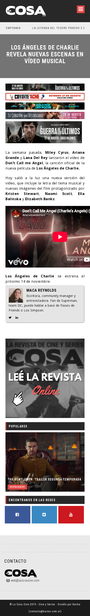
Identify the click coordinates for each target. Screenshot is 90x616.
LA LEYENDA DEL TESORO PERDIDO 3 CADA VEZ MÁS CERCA (50, 28)
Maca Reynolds (41, 290)
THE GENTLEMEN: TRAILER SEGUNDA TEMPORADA (44, 479)
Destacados (17, 487)
